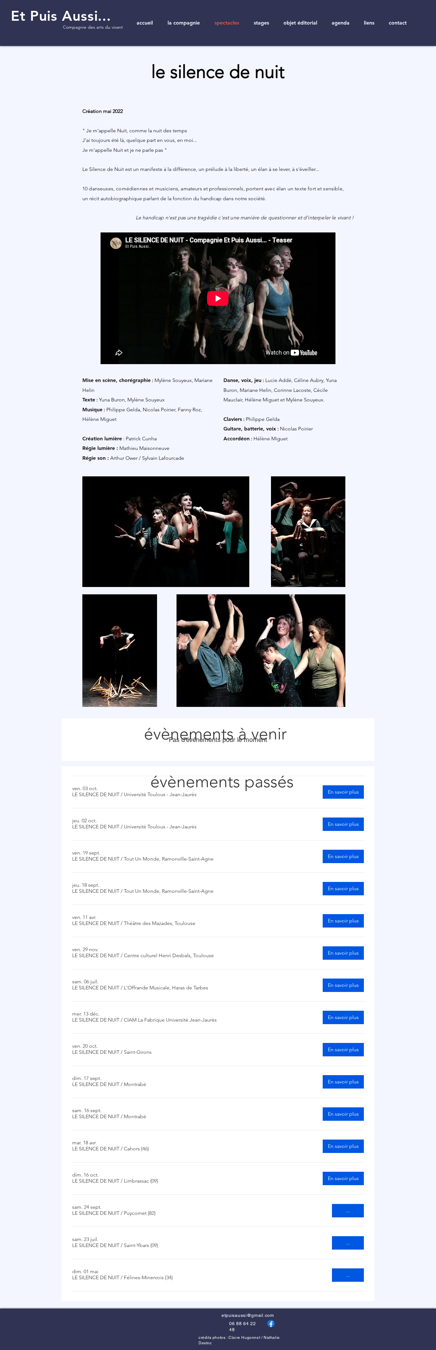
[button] (95, 794)
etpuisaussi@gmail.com (248, 1315)
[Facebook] (271, 1323)
